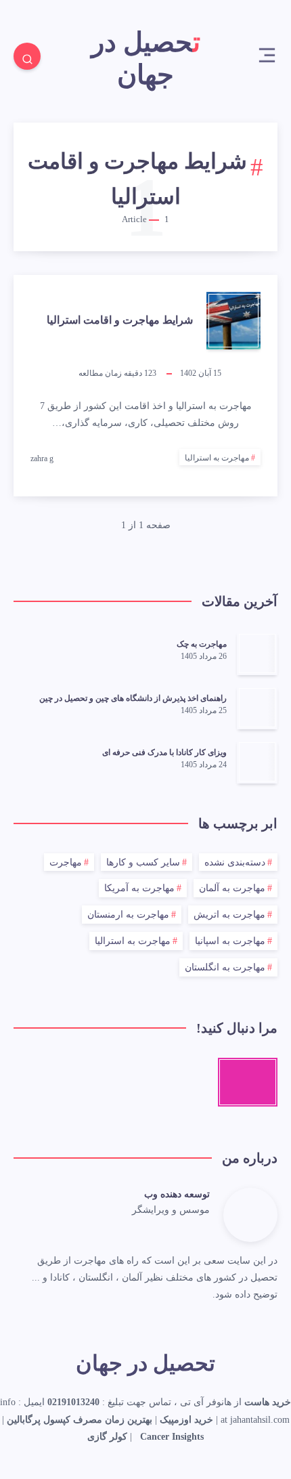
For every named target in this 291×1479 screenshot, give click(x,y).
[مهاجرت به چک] (257, 653)
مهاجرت (65, 862)
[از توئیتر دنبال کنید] (206, 1231)
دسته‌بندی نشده (234, 862)
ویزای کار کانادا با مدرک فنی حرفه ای (164, 752)
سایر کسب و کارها (143, 862)
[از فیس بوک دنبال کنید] (189, 1231)
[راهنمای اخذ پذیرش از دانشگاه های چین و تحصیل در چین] (257, 707)
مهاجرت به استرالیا (217, 458)
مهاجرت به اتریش (229, 914)
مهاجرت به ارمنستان (128, 914)
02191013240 (73, 1402)
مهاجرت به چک (202, 644)
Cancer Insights (172, 1437)
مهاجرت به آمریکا (139, 888)
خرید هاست (267, 1402)
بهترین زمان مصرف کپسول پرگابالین (79, 1420)
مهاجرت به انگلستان (225, 967)
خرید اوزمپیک (186, 1420)
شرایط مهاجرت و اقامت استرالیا (120, 320)
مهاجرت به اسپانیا (230, 941)
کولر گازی (107, 1437)
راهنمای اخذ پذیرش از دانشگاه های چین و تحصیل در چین (133, 698)
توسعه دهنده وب (177, 1194)
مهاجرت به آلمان (232, 888)
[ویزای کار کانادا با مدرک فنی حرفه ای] (257, 762)
